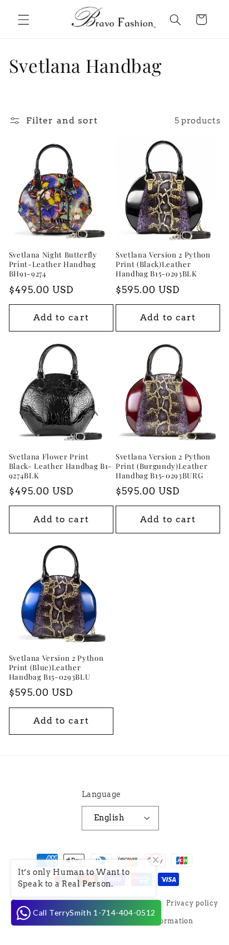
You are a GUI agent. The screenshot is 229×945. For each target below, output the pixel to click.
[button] (23, 19)
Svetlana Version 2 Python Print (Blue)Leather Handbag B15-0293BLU (56, 667)
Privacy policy (192, 903)
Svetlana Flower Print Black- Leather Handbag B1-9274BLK (60, 466)
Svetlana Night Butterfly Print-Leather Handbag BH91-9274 (53, 264)
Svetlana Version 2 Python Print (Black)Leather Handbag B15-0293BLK (163, 264)
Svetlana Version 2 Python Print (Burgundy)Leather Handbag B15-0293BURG (163, 466)
